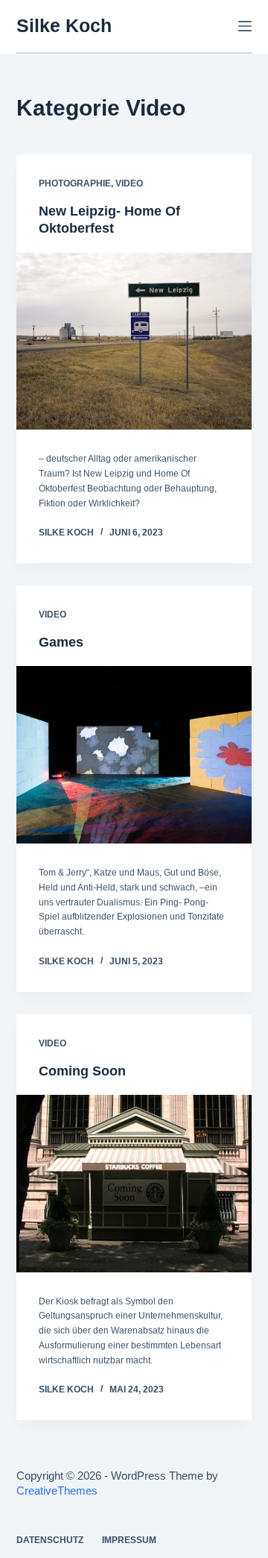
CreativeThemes (57, 1490)
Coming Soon (82, 1071)
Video (129, 183)
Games (61, 642)
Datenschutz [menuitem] (49, 1540)
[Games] (134, 755)
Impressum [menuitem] (129, 1540)
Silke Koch (64, 25)
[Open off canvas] (245, 26)
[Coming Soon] (134, 1183)
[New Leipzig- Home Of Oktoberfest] (134, 341)
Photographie (75, 183)
